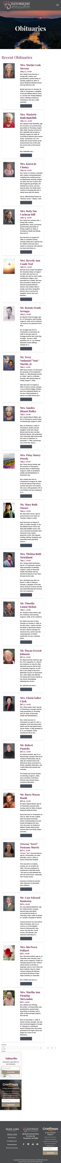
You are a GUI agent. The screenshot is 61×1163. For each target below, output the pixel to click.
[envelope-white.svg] (37, 1144)
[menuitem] (12, 1134)
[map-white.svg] (32, 1144)
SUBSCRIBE (11, 1072)
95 (52, 1048)
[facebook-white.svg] (23, 1144)
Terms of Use (31, 1161)
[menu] (57, 5)
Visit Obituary (26, 106)
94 (48, 1048)
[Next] (55, 1047)
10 (40, 1048)
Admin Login (39, 1161)
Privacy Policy (22, 1161)
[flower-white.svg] (28, 1144)
